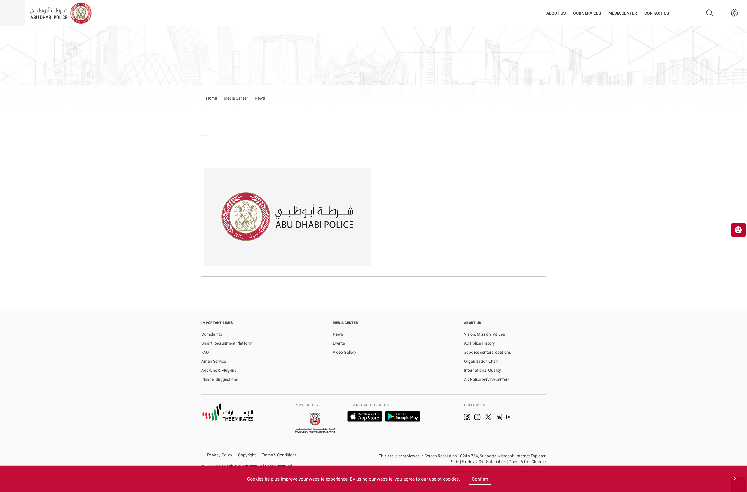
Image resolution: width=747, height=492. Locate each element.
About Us (556, 13)
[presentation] (203, 135)
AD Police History (479, 343)
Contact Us (656, 13)
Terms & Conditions (279, 455)
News (260, 98)
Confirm (480, 479)
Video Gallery (344, 352)
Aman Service (213, 361)
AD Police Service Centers (486, 379)
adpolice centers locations (487, 352)
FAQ (205, 352)
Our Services (587, 13)
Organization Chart (481, 361)
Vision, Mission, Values (484, 334)
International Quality (482, 370)
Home (211, 98)
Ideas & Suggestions (219, 379)
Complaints (211, 334)
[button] (738, 230)
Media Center (622, 13)
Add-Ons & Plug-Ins (218, 370)
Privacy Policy (219, 455)
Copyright (247, 455)
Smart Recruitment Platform (226, 343)
